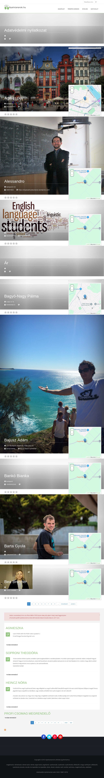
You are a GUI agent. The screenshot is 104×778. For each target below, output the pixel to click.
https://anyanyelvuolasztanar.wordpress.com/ (34, 190)
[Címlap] (15, 7)
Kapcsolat (94, 9)
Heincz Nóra (16, 682)
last (71, 723)
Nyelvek (85, 9)
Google (98, 115)
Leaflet (88, 115)
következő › (64, 604)
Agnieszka (14, 628)
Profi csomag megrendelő (27, 713)
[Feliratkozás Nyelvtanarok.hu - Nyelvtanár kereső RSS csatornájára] (52, 730)
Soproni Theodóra (22, 653)
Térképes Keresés (73, 9)
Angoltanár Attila (26, 236)
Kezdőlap (61, 9)
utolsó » (73, 604)
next (66, 723)
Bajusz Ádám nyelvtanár (28, 449)
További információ (12, 645)
